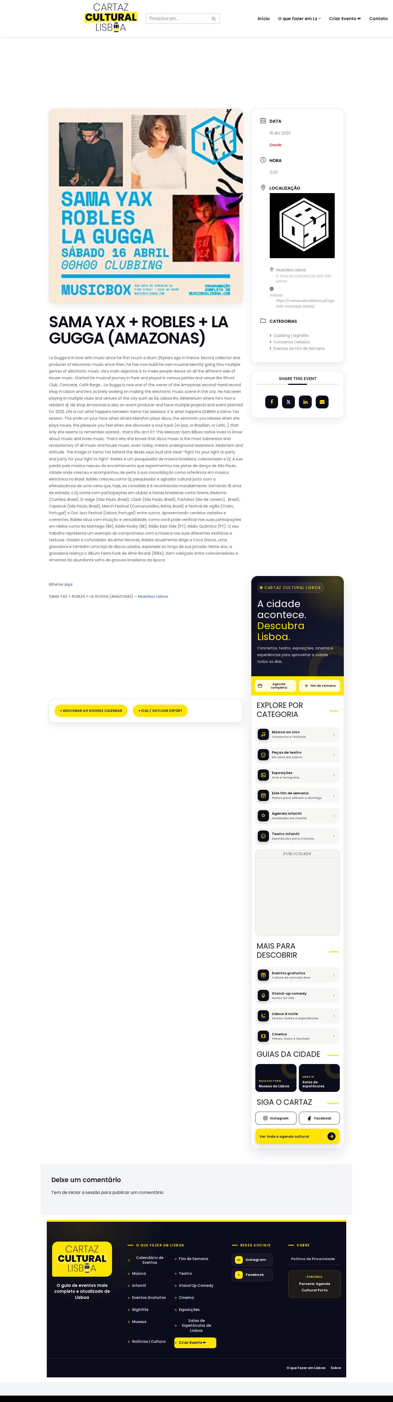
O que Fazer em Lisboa (306, 1368)
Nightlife (140, 1309)
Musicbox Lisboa (153, 596)
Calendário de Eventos (149, 1260)
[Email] (322, 402)
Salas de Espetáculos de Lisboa (196, 1325)
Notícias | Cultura (148, 1341)
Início (264, 19)
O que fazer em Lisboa (160, 1245)
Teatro (185, 1273)
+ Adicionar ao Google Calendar (91, 710)
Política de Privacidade (313, 1258)
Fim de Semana (193, 1258)
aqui (68, 584)
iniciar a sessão (84, 1192)
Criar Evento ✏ (345, 19)
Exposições (189, 1309)
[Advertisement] (196, 61)
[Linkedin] (305, 402)
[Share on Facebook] (271, 402)
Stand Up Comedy (196, 1285)
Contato (378, 19)
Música (139, 1273)
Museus (139, 1321)
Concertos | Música (291, 342)
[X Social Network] (288, 402)
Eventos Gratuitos (149, 1297)
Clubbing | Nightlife (291, 335)
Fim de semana (323, 685)
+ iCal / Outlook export (160, 710)
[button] (320, 18)
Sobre (303, 1245)
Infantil (139, 1285)
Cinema (186, 1297)
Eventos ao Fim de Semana (299, 348)
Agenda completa (279, 686)
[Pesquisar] (214, 18)
